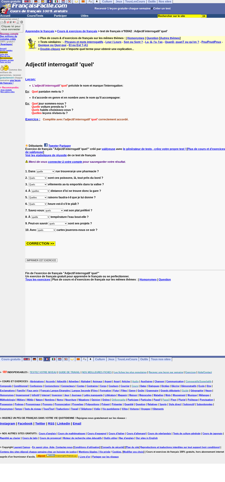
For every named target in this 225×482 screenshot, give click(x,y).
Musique (192, 395)
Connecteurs (68, 386)
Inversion (57, 395)
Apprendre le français (39, 31)
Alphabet (86, 381)
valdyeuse (108, 148)
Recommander (6, 58)
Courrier (125, 386)
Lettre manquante (93, 395)
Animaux (97, 381)
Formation (105, 390)
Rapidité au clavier (10, 438)
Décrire (175, 386)
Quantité (128, 404)
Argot (117, 381)
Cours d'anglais (47, 433)
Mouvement (179, 395)
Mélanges (204, 395)
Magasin (122, 395)
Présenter (117, 404)
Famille (21, 390)
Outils (144, 359)
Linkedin (63, 423)
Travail (74, 409)
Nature (39, 399)
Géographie (197, 390)
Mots (168, 395)
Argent (108, 381)
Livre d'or (4, 54)
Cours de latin (30, 438)
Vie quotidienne (111, 409)
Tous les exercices (37, 279)
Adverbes (74, 381)
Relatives (152, 404)
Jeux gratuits (6, 90)
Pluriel (182, 399)
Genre (132, 390)
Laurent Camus (22, 447)
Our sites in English (147, 438)
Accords (50, 381)
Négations (83, 399)
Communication (175, 381)
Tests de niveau (32, 409)
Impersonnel (23, 395)
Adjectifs (61, 381)
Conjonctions (51, 386)
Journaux (76, 395)
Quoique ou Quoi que (52, 45)
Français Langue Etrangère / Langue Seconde (65, 390)
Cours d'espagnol (97, 433)
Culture (100, 359)
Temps (18, 409)
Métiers (21, 399)
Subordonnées (205, 404)
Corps (103, 386)
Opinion (95, 399)
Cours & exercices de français (77, 31)
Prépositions (92, 404)
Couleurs (113, 386)
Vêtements (158, 409)
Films (95, 390)
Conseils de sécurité (113, 447)
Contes (81, 386)
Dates (143, 386)
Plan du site (5, 56)
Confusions (36, 386)
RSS (51, 423)
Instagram (7, 423)
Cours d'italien (116, 433)
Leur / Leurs (113, 41)
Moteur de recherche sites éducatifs (82, 438)
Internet (45, 395)
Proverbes (77, 404)
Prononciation (62, 404)
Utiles (84, 15)
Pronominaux (33, 404)
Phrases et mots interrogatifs (84, 41)
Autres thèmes (170, 38)
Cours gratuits (11, 359)
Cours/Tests (35, 15)
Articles (126, 381)
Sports (163, 404)
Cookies (116, 452)
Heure (208, 390)
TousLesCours (127, 359)
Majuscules (145, 395)
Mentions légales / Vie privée (94, 452)
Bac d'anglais (126, 438)
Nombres (50, 399)
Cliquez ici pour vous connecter (11, 28)
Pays (173, 399)
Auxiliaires (146, 381)
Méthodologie (7, 399)
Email (77, 423)
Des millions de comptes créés (9, 36)
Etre (209, 386)
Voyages (145, 409)
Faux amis (32, 390)
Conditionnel (21, 386)
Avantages (6, 44)
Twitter (40, 423)
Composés (6, 386)
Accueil (5, 15)
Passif (157, 399)
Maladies (158, 395)
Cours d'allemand (136, 433)
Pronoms (48, 404)
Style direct (175, 404)
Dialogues (153, 386)
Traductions (62, 409)
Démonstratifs (188, 386)
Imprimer (4, 52)
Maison (133, 395)
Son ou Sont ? (133, 41)
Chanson (159, 381)
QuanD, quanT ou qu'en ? (182, 41)
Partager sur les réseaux (105, 456)
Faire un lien (5, 62)
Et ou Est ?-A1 (78, 45)
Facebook (25, 423)
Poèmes (19, 404)
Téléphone (86, 409)
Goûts (141, 390)
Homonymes (135, 38)
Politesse (193, 399)
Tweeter (53, 145)
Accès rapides (6, 50)
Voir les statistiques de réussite (46, 155)
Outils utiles (110, 438)
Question (152, 38)
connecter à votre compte (65, 161)
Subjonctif (188, 404)
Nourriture (70, 399)
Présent (105, 404)
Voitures (134, 409)
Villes (125, 409)
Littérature (110, 395)
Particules (146, 399)
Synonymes (6, 409)
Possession (6, 404)
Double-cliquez (50, 49)
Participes (133, 399)
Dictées (165, 386)
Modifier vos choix (133, 452)
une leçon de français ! (10, 81)
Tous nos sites (161, 359)
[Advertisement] (125, 315)
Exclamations (7, 390)
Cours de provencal (50, 438)
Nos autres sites (8, 92)
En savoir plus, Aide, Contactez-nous (52, 447)
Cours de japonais (212, 433)
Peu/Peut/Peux (211, 41)
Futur (116, 390)
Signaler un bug (7, 60)
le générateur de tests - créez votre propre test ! (154, 148)
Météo (30, 399)
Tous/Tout (48, 409)
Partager (65, 145)
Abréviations (37, 381)
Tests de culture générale (186, 433)
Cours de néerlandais (159, 433)
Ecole (201, 386)
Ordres (106, 399)
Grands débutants (170, 390)
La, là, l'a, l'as (154, 41)
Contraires (92, 386)
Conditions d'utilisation (86, 447)
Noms (60, 399)
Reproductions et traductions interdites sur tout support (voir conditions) (180, 447)
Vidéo (97, 409)
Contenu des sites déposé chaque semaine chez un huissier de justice (38, 452)
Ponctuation (206, 399)
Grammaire (152, 390)
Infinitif (35, 395)
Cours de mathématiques (71, 433)
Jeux (111, 359)
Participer (60, 15)
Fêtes (124, 390)
